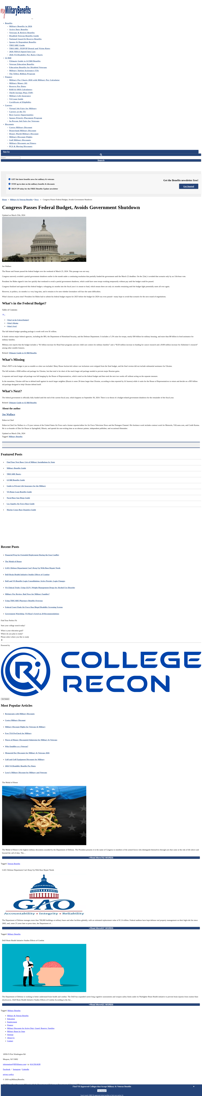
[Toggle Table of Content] (3, 315)
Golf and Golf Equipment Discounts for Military (25, 759)
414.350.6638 (35, 1064)
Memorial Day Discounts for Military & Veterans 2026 (27, 753)
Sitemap (10, 1035)
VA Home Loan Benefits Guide (19, 492)
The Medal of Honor (13, 561)
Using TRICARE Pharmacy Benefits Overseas (24, 601)
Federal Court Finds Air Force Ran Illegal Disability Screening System (34, 607)
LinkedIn (25, 1069)
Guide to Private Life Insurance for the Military (26, 486)
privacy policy (8, 1074)
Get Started (188, 186)
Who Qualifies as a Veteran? (16, 746)
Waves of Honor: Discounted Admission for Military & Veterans (31, 740)
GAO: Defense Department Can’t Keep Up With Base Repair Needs (32, 568)
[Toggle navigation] (32, 18)
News (36, 200)
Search (101, 160)
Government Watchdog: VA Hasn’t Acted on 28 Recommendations (32, 614)
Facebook (6, 1069)
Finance (10, 1025)
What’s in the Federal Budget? (18, 320)
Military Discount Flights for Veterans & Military (25, 727)
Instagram (17, 1069)
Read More (101, 857)
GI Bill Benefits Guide (16, 480)
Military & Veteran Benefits (21, 200)
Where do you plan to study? (12, 634)
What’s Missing (12, 323)
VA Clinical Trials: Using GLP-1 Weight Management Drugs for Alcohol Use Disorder (40, 588)
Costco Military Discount (15, 720)
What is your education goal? (12, 631)
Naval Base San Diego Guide (18, 498)
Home (4, 200)
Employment (12, 1022)
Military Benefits (16, 437)
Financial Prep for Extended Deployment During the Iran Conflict (32, 555)
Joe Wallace (8, 414)
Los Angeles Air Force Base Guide (21, 504)
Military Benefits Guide (16, 468)
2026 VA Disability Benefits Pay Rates (20, 766)
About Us (11, 1038)
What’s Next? (12, 326)
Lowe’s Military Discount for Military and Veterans (26, 772)
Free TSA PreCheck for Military (18, 733)
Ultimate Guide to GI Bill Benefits (23, 353)
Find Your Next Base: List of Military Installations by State (31, 462)
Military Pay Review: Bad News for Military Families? (27, 594)
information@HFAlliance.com (14, 1064)
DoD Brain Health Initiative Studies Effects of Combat (27, 574)
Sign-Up (6, 152)
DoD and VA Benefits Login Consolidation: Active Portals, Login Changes (35, 581)
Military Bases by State (16, 1031)
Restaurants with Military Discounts (20, 714)
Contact (10, 1041)
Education (11, 1019)
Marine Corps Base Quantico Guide (21, 510)
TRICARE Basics (14, 474)
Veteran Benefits (13, 864)
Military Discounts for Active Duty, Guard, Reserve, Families (30, 1028)
